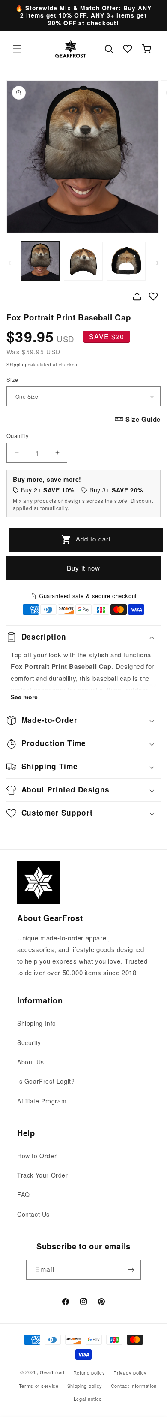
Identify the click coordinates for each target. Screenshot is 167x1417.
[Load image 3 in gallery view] (126, 261)
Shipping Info (36, 1023)
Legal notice (88, 1398)
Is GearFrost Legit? (46, 1081)
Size (12, 379)
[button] (17, 48)
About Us (30, 1061)
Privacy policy (130, 1372)
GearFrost (52, 1372)
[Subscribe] (131, 1270)
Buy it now (83, 567)
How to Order (37, 1155)
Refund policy (89, 1372)
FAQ (23, 1194)
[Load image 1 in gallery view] (40, 261)
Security (29, 1042)
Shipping (16, 365)
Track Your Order (42, 1175)
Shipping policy (85, 1385)
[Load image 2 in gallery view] (83, 261)
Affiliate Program (41, 1101)
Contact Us (33, 1214)
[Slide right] (157, 263)
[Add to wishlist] (153, 296)
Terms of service (39, 1385)
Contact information (134, 1385)
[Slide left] (9, 263)
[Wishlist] (127, 48)
